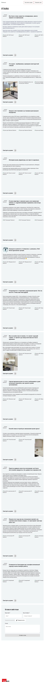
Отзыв (6, 623)
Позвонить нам (38, 2)
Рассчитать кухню (28, 2)
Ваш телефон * (26, 612)
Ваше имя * (7, 612)
